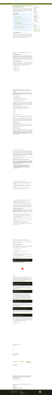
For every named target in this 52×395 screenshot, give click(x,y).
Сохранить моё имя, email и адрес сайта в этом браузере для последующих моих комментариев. (22, 384)
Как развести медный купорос (19, 23)
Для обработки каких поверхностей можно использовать (21, 21)
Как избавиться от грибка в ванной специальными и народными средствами (37, 30)
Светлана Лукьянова (17, 322)
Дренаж (21, 1)
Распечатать (15, 323)
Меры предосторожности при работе (18, 26)
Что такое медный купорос (17, 16)
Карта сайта (21, 391)
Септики (27, 1)
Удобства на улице (36, 21)
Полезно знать (35, 13)
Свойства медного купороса (17, 17)
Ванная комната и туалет (37, 7)
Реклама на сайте (22, 392)
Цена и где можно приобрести (18, 18)
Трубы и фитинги (36, 20)
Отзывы (15, 29)
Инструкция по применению (17, 22)
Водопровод (24, 1)
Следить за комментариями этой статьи (18, 388)
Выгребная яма (30, 1)
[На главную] (12, 1)
